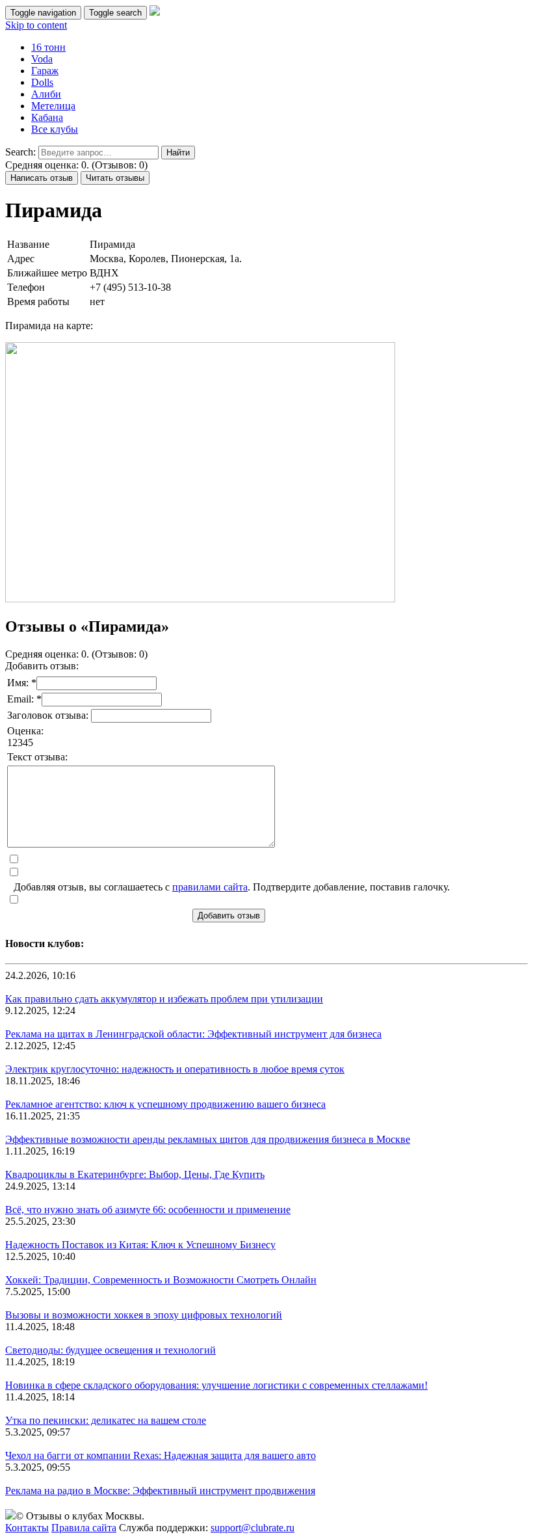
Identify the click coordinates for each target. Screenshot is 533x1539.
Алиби (46, 94)
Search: (20, 151)
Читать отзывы (115, 178)
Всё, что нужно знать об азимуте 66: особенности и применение (148, 1209)
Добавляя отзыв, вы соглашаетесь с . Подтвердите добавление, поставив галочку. (232, 886)
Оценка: (25, 730)
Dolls (42, 82)
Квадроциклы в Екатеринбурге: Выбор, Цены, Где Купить (135, 1174)
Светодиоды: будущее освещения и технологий (110, 1350)
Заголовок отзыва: (49, 715)
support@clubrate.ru (252, 1527)
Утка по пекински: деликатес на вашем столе (105, 1420)
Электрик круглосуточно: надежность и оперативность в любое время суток (174, 1069)
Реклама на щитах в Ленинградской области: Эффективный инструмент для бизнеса (193, 1033)
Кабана (47, 117)
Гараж (44, 70)
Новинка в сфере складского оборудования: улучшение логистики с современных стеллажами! (216, 1385)
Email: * (24, 698)
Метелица (53, 105)
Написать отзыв (41, 178)
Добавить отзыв (229, 915)
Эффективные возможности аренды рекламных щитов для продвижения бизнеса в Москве (207, 1139)
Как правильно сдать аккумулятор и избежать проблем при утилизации (164, 998)
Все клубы (54, 129)
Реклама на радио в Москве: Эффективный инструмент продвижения (160, 1490)
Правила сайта (83, 1527)
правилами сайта (210, 886)
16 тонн (48, 47)
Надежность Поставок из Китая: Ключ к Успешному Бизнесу (140, 1244)
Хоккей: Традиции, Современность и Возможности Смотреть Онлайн (161, 1279)
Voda (42, 58)
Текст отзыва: (37, 756)
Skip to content (36, 25)
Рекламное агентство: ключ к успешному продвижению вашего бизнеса (165, 1104)
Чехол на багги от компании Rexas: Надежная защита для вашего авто (160, 1455)
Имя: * (21, 682)
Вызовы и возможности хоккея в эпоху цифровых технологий (143, 1314)
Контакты (27, 1527)
